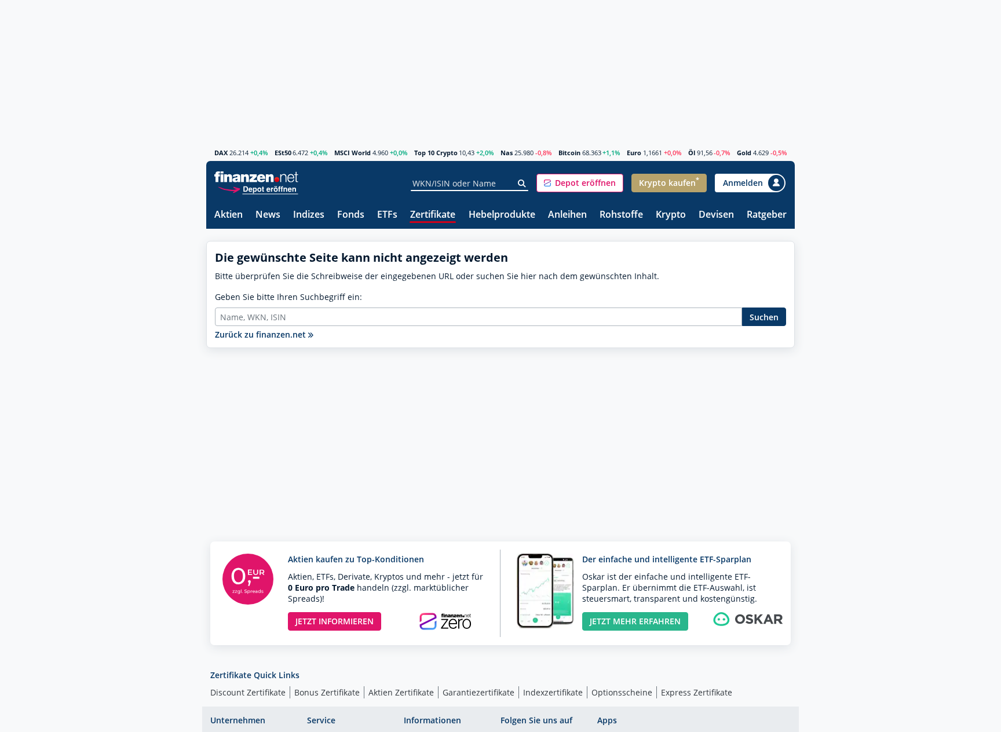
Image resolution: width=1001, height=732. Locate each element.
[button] (579, 183)
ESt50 (283, 152)
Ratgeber (767, 215)
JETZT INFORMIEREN (334, 621)
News (267, 215)
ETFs (387, 215)
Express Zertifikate (696, 692)
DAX (221, 152)
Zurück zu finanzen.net (261, 334)
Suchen (764, 317)
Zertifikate (432, 215)
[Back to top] (771, 717)
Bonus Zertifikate (327, 692)
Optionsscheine (621, 692)
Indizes (308, 215)
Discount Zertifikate (248, 692)
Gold (744, 152)
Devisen (716, 215)
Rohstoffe (621, 215)
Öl (691, 152)
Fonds (350, 215)
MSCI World (352, 152)
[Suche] (522, 183)
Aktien (228, 215)
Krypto (671, 215)
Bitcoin (569, 152)
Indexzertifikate (553, 692)
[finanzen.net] (256, 176)
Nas (506, 152)
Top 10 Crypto (436, 152)
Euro (634, 152)
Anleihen (567, 215)
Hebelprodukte (502, 215)
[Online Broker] (257, 188)
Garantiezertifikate (478, 692)
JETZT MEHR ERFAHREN (635, 621)
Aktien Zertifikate (401, 692)
